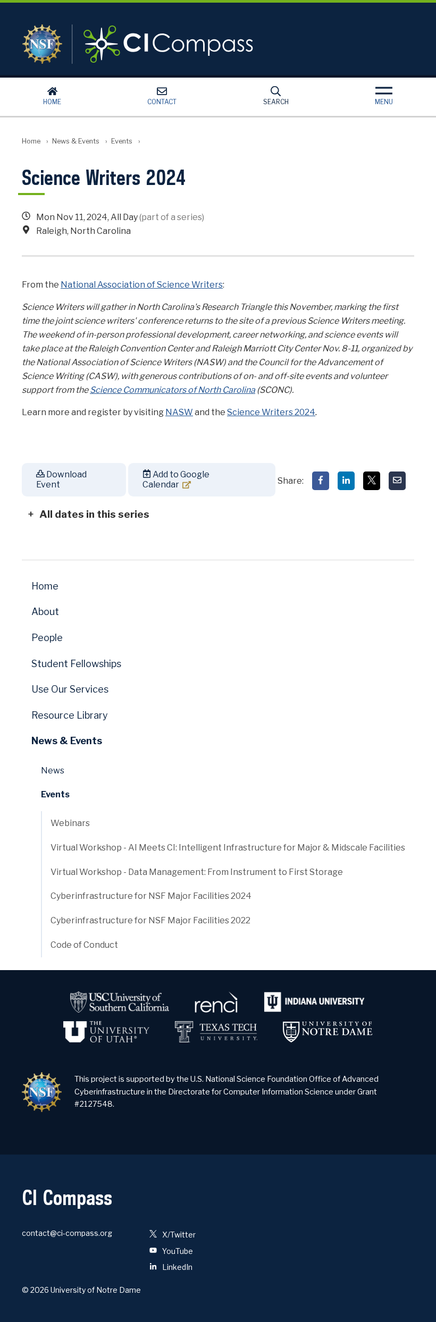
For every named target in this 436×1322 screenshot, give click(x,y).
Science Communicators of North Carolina (172, 390)
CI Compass (152, 44)
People (47, 637)
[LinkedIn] (346, 480)
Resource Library (69, 715)
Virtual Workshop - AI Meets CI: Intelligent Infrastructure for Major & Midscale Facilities (228, 848)
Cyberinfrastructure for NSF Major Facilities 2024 (151, 896)
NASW (179, 412)
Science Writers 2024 (271, 412)
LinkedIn (176, 1267)
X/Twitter (178, 1234)
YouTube (177, 1251)
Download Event (61, 479)
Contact (162, 102)
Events (121, 141)
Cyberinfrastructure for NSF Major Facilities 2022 (150, 920)
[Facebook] (320, 480)
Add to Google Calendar (175, 479)
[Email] (397, 480)
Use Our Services (69, 689)
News (52, 770)
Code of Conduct (84, 945)
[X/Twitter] (371, 480)
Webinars (70, 823)
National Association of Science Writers (142, 285)
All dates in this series (94, 514)
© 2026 (35, 1289)
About (45, 611)
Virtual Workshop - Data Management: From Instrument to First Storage (197, 872)
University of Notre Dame (96, 1289)
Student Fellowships (76, 663)
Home (52, 102)
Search (276, 102)
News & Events (75, 141)
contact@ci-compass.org (67, 1232)
